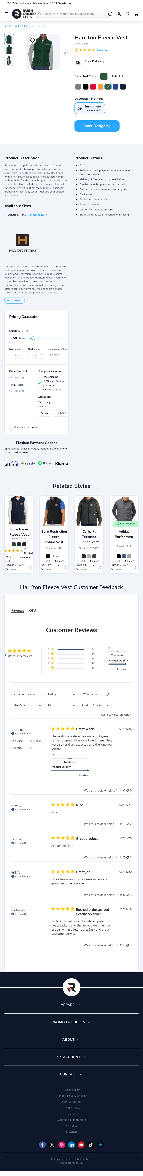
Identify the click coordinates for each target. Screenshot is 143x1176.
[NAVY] (123, 87)
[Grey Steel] (14, 544)
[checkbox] (11, 428)
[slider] (33, 338)
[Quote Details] (29, 567)
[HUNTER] (104, 76)
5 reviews (103, 50)
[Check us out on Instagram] (61, 1144)
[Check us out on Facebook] (42, 1144)
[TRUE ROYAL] (115, 87)
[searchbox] (27, 694)
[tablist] (71, 607)
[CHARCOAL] (78, 87)
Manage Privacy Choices (71, 1096)
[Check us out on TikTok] (91, 1144)
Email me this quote (26, 427)
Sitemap (71, 1132)
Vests (40, 26)
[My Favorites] (128, 14)
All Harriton (14, 300)
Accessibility (71, 1090)
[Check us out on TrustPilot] (100, 1144)
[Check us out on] (71, 1144)
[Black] (24, 544)
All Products (12, 26)
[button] (71, 649)
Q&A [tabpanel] (32, 610)
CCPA (71, 1114)
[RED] (93, 87)
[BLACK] (86, 87)
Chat (63, 413)
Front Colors (15, 348)
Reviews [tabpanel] (17, 610)
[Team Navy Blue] (124, 556)
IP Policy (71, 1126)
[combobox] (72, 14)
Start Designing (97, 125)
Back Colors (34, 348)
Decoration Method (57, 348)
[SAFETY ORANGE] (101, 87)
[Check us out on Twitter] (52, 1144)
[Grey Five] (129, 556)
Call (47, 413)
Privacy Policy (71, 1108)
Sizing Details (37, 215)
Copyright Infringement (71, 1120)
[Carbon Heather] (94, 556)
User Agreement (71, 1102)
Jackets (28, 26)
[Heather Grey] (89, 556)
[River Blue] (19, 544)
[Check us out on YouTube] (81, 1144)
